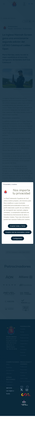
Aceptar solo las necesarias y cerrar (17, 232)
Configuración (17, 238)
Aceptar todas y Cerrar (17, 226)
